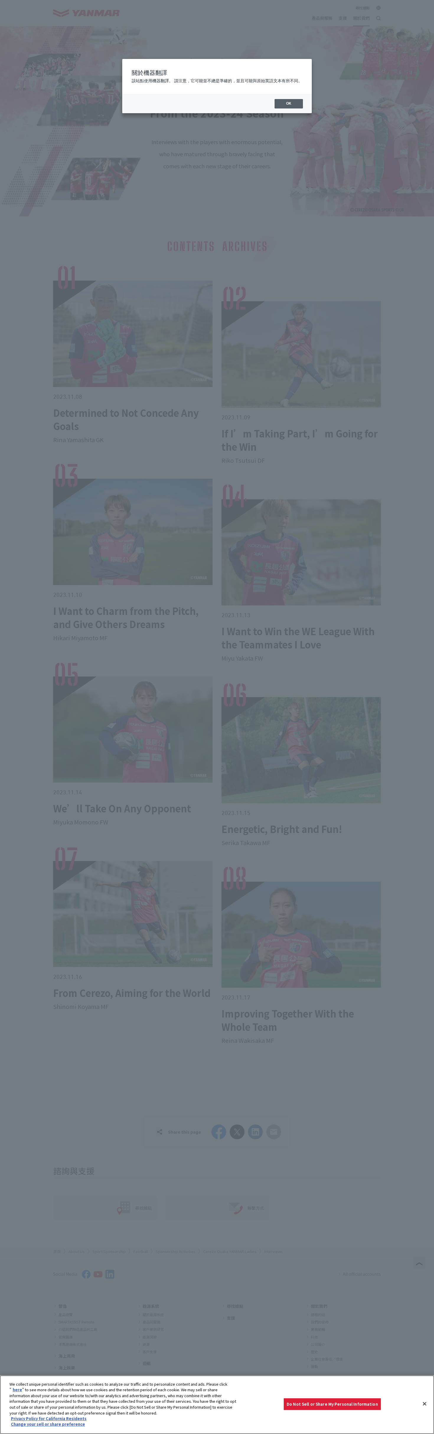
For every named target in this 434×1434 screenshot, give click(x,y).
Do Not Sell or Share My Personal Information (332, 1404)
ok (288, 103)
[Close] (424, 1403)
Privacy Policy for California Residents (49, 1418)
